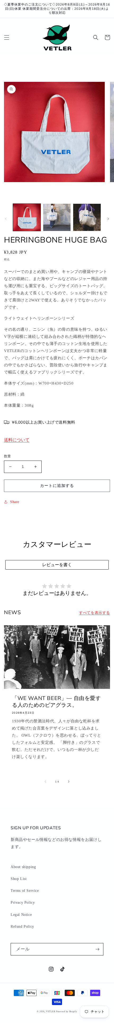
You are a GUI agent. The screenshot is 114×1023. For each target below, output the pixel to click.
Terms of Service (25, 891)
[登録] (97, 949)
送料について (16, 440)
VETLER (50, 1011)
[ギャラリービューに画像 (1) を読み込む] (27, 217)
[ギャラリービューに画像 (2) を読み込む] (57, 217)
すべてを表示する (94, 613)
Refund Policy (22, 927)
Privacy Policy (23, 902)
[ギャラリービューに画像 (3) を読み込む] (87, 217)
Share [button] (14, 502)
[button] (6, 37)
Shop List (19, 879)
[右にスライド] (108, 219)
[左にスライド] (6, 219)
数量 (7, 456)
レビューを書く (57, 564)
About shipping (23, 867)
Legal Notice (21, 915)
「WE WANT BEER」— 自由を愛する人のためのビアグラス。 (56, 702)
